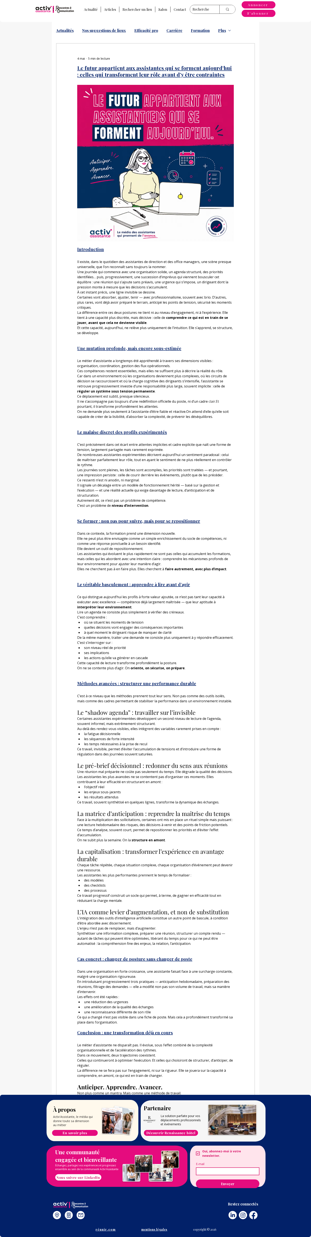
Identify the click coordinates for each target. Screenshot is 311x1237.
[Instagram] (243, 1215)
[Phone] (69, 1215)
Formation (200, 30)
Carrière (174, 30)
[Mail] (81, 1215)
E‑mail (200, 1164)
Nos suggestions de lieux (104, 30)
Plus (222, 30)
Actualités (65, 30)
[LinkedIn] (232, 1215)
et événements (171, 1124)
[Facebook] (253, 1215)
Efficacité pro (146, 30)
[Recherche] (227, 9)
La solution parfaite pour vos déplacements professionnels (181, 1118)
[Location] (57, 1215)
